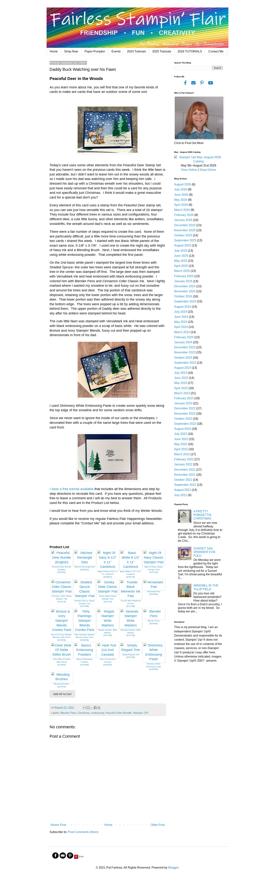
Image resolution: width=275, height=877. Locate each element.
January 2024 (183, 342)
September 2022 (185, 423)
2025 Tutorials (161, 51)
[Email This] (84, 707)
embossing (97, 712)
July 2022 (180, 433)
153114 (61, 602)
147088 (84, 606)
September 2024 (185, 301)
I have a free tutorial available (72, 489)
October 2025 (183, 235)
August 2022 (182, 428)
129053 (107, 665)
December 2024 (184, 286)
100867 (107, 577)
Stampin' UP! (140, 712)
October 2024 (183, 296)
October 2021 (183, 479)
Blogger (173, 867)
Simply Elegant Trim (130, 655)
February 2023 (184, 398)
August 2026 (182, 184)
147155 (107, 635)
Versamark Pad (153, 591)
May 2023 (180, 382)
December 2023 (184, 347)
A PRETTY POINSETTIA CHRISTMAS (202, 515)
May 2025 (180, 260)
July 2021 (180, 495)
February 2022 (184, 459)
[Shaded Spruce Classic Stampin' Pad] (84, 596)
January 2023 (183, 403)
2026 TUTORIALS (190, 51)
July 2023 (180, 372)
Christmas (84, 712)
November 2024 (184, 291)
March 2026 (182, 209)
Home (54, 51)
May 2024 (180, 321)
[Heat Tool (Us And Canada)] (107, 654)
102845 (153, 623)
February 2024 (184, 337)
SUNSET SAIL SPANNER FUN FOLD (204, 552)
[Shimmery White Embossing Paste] (153, 659)
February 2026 (184, 214)
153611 (61, 687)
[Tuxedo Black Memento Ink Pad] (130, 596)
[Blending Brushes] (61, 679)
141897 (61, 665)
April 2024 (181, 326)
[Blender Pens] (153, 616)
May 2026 (180, 199)
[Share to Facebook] (95, 707)
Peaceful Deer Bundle (119, 712)
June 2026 (181, 194)
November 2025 (184, 230)
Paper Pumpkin (95, 51)
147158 (130, 635)
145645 (153, 669)
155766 (130, 657)
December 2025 (184, 225)
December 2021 (184, 469)
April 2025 (181, 265)
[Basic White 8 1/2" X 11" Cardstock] (130, 567)
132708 (130, 606)
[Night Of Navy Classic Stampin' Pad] (153, 562)
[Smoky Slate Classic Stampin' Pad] (107, 591)
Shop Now (71, 51)
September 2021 (185, 484)
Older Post (158, 824)
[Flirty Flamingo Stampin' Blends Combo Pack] (84, 630)
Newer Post (58, 824)
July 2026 (180, 189)
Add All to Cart (62, 694)
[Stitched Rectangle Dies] (84, 562)
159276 (130, 577)
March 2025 (182, 270)
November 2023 (184, 352)
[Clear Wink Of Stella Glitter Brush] (61, 654)
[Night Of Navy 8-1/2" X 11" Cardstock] (107, 567)
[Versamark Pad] (153, 587)
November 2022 (184, 413)
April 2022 (181, 449)
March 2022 (182, 454)
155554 (84, 665)
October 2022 (183, 418)
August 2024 (182, 306)
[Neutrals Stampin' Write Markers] (130, 625)
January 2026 (183, 220)
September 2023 (185, 362)
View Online (189, 169)
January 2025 (183, 281)
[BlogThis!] (88, 707)
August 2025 (182, 245)
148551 (84, 570)
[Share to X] (92, 707)
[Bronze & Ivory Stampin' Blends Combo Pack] (61, 630)
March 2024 (182, 332)
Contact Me (216, 51)
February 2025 (184, 276)
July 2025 (180, 250)
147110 (153, 572)
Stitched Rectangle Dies (84, 567)
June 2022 (181, 439)
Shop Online (207, 169)
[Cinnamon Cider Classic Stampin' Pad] (61, 591)
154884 (84, 640)
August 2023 (182, 367)
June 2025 (181, 255)
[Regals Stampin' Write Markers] (107, 625)
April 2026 (181, 204)
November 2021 (184, 474)
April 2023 (181, 388)
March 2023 (182, 393)
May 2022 (180, 444)
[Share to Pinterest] (99, 707)
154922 (61, 640)
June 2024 (181, 316)
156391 (61, 572)
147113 (107, 602)
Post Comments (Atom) (83, 832)
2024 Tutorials (136, 51)
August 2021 (182, 489)
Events (116, 51)
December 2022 (184, 408)
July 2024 (180, 311)
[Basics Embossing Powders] (84, 654)
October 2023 (183, 357)
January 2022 (183, 464)
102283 (153, 594)
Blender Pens (154, 621)
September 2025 (185, 240)
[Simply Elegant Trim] (130, 650)
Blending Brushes (61, 684)
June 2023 (181, 377)
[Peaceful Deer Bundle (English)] (61, 562)
